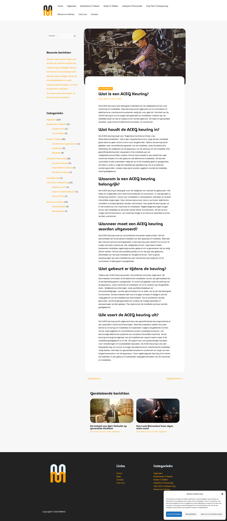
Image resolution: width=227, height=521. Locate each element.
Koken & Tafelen (54, 139)
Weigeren (191, 514)
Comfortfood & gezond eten (64, 144)
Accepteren (174, 514)
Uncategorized (53, 178)
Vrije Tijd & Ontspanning (57, 182)
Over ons (120, 483)
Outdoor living (58, 129)
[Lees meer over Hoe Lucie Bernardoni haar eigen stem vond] (157, 410)
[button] (222, 494)
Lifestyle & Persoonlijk (56, 158)
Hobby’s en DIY (59, 187)
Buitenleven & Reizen (56, 124)
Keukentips (57, 148)
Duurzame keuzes (60, 163)
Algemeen (51, 120)
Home (119, 473)
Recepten (56, 153)
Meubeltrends (58, 211)
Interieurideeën (59, 206)
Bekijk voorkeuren (211, 514)
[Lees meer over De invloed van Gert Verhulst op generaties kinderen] (111, 410)
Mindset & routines (60, 172)
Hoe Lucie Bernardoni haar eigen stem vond (154, 427)
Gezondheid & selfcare (62, 168)
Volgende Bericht (175, 378)
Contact (120, 480)
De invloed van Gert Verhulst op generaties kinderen (108, 427)
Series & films (58, 196)
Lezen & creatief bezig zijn (63, 192)
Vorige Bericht (92, 378)
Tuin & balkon (58, 133)
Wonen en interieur (55, 202)
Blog (118, 476)
